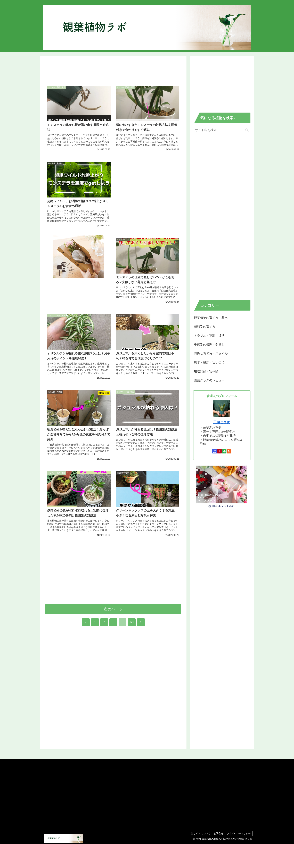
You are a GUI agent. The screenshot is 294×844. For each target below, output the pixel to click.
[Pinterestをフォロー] (219, 451)
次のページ (113, 609)
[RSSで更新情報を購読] (229, 451)
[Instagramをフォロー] (214, 451)
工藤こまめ (221, 422)
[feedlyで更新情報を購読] (224, 451)
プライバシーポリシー (239, 833)
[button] (247, 130)
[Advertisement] (113, 70)
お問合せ (218, 833)
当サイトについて (200, 833)
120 (131, 622)
